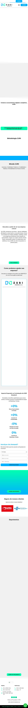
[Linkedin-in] (16, 697)
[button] (14, 1)
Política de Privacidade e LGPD (14, 699)
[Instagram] (14, 697)
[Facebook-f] (12, 697)
